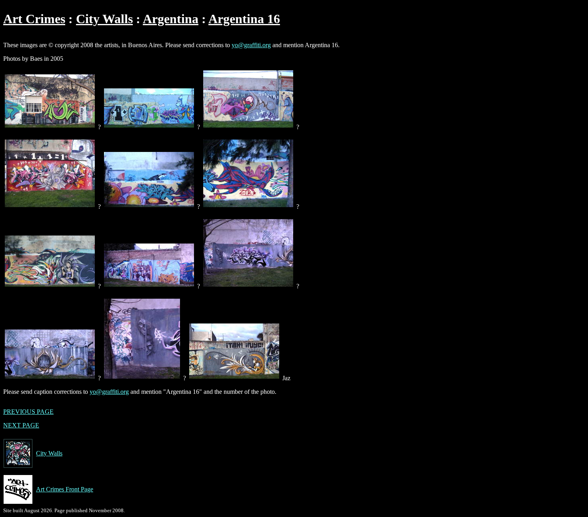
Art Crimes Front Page (64, 489)
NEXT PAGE (21, 425)
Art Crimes (34, 19)
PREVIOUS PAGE (28, 411)
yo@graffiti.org (251, 45)
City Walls (104, 19)
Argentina (170, 19)
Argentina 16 (244, 19)
